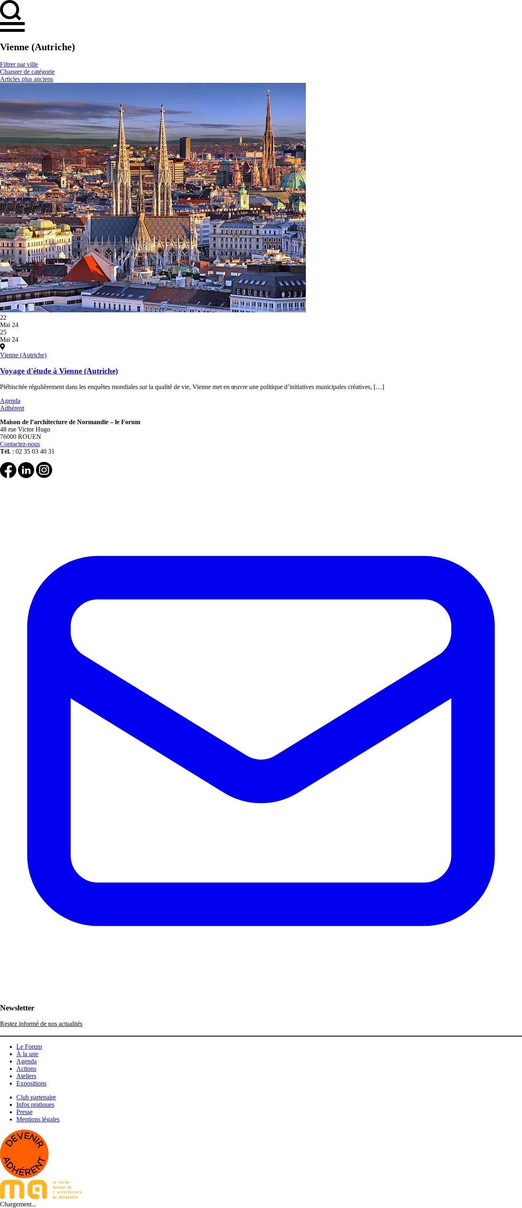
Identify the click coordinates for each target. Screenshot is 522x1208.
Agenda (10, 400)
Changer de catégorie (27, 71)
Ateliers (26, 1075)
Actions (26, 1068)
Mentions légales (38, 1119)
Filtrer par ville (19, 64)
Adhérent (12, 408)
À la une (27, 1053)
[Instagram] (44, 475)
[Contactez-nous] (261, 1000)
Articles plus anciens (26, 79)
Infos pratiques (35, 1104)
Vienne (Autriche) (23, 354)
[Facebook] (8, 475)
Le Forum (29, 1046)
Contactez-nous (20, 443)
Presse (24, 1111)
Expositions (31, 1083)
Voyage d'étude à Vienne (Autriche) (59, 371)
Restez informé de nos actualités (41, 1023)
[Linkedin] (26, 475)
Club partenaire (36, 1097)
